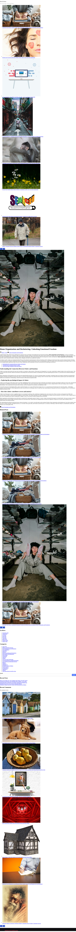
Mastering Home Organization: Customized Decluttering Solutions (14, 503)
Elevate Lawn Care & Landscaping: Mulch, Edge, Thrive (13, 57)
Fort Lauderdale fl (5, 649)
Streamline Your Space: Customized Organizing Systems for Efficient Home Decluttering (19, 624)
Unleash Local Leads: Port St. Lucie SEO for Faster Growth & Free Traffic (16, 216)
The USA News (3, 1)
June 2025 (4, 636)
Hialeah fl (4, 651)
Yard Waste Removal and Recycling (9, 671)
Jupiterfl (3, 658)
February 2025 (5, 640)
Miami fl (4, 662)
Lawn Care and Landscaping (29, 57)
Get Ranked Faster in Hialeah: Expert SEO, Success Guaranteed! (14, 796)
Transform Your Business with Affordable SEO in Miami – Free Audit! (13, 681)
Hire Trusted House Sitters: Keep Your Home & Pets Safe (13, 823)
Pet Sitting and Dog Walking (7, 665)
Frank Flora (4, 650)
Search (1, 673)
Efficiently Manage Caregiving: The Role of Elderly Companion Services (16, 923)
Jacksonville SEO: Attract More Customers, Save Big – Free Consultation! (16, 97)
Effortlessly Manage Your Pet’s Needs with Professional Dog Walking (13, 684)
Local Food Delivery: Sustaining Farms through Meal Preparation (14, 136)
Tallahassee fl (4, 669)
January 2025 (4, 641)
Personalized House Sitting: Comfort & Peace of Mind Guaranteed (14, 718)
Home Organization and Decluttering (36, 27)
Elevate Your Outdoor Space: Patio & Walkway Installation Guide (14, 189)
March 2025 (4, 639)
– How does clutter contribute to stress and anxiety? (12, 366)
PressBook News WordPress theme (11, 930)
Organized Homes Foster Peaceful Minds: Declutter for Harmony (14, 457)
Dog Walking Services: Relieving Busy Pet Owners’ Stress (13, 743)
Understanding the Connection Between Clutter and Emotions (14, 364)
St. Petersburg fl (5, 668)
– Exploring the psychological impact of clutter (11, 365)
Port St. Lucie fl (34, 216)
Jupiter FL (4, 657)
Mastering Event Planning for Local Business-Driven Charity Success (15, 884)
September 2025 (5, 632)
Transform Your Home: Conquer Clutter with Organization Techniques (15, 27)
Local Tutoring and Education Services (9, 661)
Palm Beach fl (5, 664)
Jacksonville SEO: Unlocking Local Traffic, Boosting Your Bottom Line (13, 682)
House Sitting (4, 655)
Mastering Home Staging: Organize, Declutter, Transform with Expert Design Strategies (18, 434)
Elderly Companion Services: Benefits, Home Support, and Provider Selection (17, 246)
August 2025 (4, 633)
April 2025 (4, 638)
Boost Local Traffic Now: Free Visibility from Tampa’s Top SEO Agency (14, 680)
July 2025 (4, 635)
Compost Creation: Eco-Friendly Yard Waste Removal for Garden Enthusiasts (16, 769)
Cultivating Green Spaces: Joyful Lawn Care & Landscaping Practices (15, 163)
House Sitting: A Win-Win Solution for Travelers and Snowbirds (14, 857)
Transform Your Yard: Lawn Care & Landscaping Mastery (11, 683)
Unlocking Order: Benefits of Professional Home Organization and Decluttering (17, 480)
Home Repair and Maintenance (8, 654)
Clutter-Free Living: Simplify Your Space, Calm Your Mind (13, 601)
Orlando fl (4, 663)
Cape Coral (4, 646)
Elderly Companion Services (37, 246)
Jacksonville (33, 97)
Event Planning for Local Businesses (9, 648)
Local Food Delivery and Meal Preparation (35, 136)
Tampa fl (4, 670)
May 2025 (4, 637)
